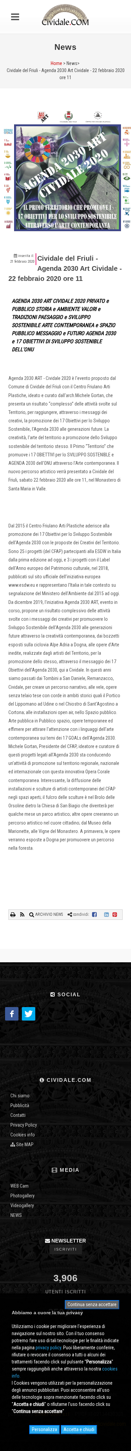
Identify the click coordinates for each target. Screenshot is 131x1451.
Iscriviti (65, 1249)
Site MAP (24, 1144)
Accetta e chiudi (78, 1429)
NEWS (16, 1215)
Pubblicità (19, 1105)
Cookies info (22, 1134)
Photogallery (22, 1195)
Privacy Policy (23, 1125)
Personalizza (44, 1429)
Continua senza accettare (92, 1304)
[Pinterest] (115, 914)
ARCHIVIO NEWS (48, 914)
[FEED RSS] (23, 914)
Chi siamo (20, 1095)
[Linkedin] (106, 914)
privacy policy (48, 1347)
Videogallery (22, 1205)
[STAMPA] (13, 914)
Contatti (18, 1115)
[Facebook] (94, 914)
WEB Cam (19, 1186)
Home (56, 63)
